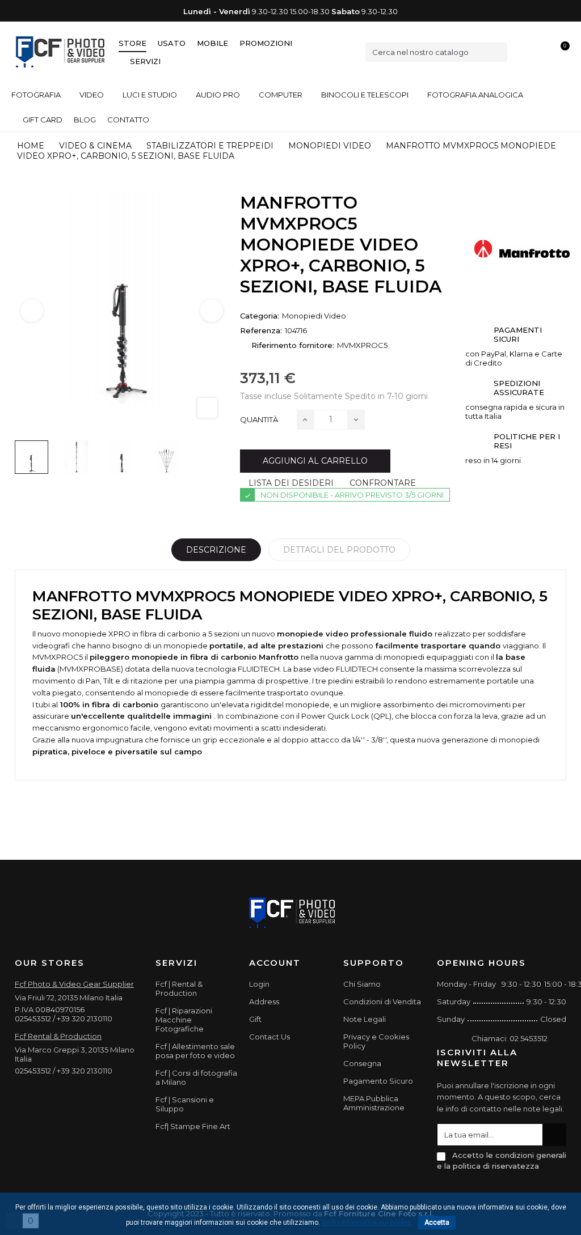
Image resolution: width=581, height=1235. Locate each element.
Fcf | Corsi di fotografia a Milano (196, 1077)
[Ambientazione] (523, 51)
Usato (172, 43)
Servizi (145, 61)
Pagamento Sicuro (378, 1080)
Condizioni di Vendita (382, 1001)
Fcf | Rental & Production (179, 988)
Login (259, 983)
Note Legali (364, 1019)
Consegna (362, 1063)
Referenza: (261, 330)
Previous (31, 310)
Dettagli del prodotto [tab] (339, 550)
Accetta (436, 1222)
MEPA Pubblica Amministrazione (374, 1103)
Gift (255, 1019)
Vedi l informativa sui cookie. (367, 1222)
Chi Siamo (362, 983)
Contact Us (269, 1036)
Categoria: (259, 315)
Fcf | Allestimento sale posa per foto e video (195, 1051)
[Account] (542, 51)
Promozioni (265, 43)
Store (132, 43)
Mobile (212, 43)
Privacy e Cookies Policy (376, 1041)
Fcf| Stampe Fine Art (192, 1126)
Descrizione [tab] (216, 550)
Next (211, 310)
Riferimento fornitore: (292, 345)
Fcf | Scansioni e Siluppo (184, 1104)
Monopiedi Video (314, 315)
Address (264, 1001)
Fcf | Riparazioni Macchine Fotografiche (183, 1019)
